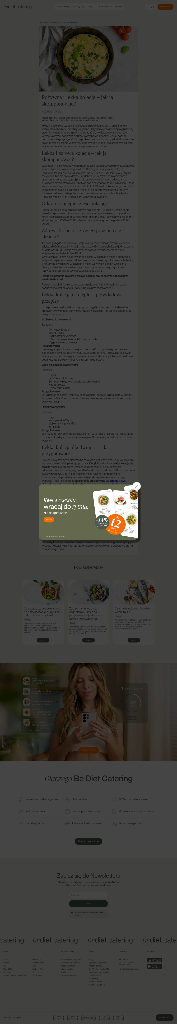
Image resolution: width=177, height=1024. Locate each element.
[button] (136, 486)
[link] (88, 512)
